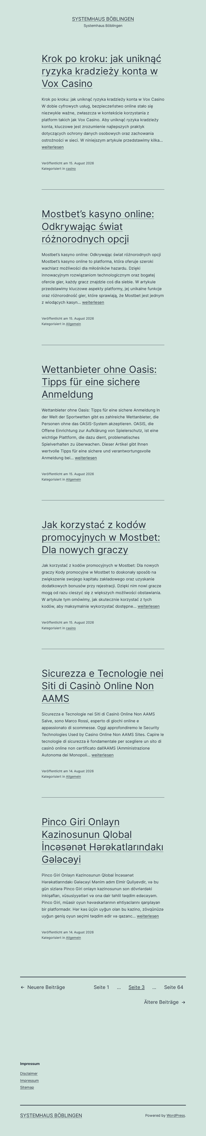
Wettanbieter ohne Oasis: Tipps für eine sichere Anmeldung (99, 381)
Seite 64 (173, 987)
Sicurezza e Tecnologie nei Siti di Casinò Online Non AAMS (102, 685)
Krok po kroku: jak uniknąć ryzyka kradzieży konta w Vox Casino (101, 71)
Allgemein (73, 324)
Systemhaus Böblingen (103, 19)
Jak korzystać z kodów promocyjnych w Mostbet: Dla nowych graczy (101, 537)
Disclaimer (29, 1073)
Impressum (29, 1080)
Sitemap (27, 1087)
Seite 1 (101, 987)
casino (71, 169)
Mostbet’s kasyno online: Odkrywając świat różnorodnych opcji (98, 226)
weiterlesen (53, 147)
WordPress (176, 1115)
